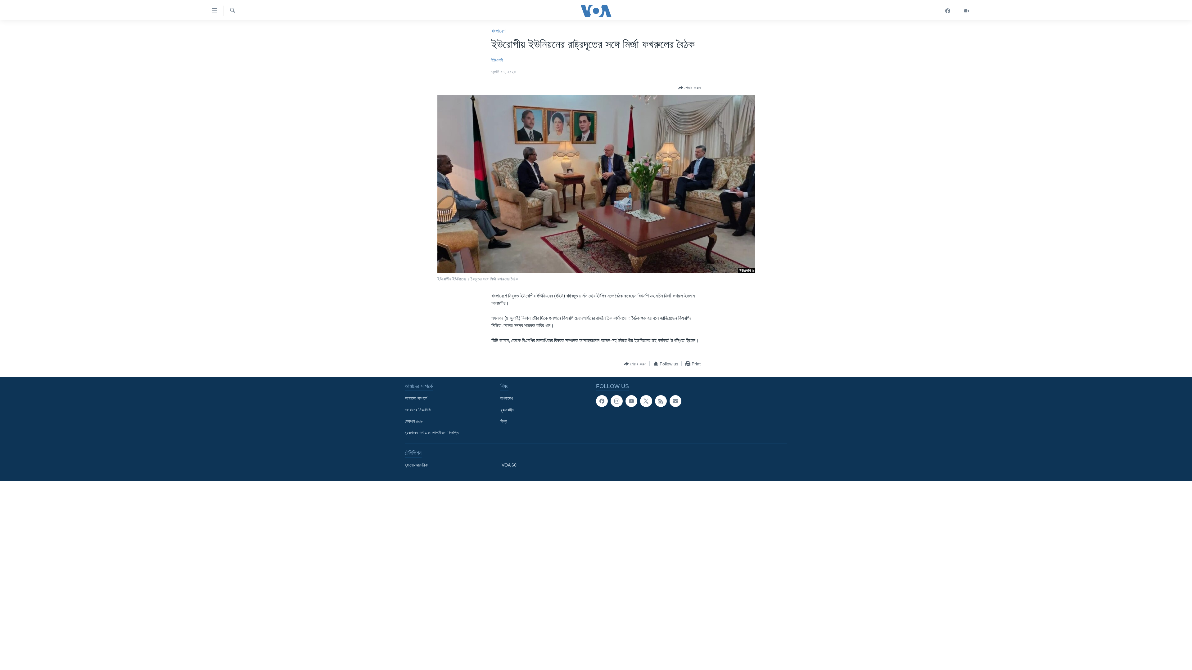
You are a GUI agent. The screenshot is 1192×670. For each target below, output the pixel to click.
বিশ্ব (503, 421)
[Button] (689, 88)
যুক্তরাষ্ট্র (507, 409)
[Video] (966, 11)
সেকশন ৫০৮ (413, 421)
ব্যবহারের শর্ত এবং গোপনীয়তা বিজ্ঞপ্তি (432, 432)
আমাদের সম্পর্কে (416, 398)
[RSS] (661, 401)
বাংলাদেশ (498, 31)
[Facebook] (947, 11)
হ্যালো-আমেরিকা (416, 464)
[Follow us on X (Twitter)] (646, 401)
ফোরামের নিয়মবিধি (418, 409)
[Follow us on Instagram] (616, 401)
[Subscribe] (675, 401)
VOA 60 (509, 464)
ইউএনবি (497, 60)
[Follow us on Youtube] (631, 401)
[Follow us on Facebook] (602, 401)
